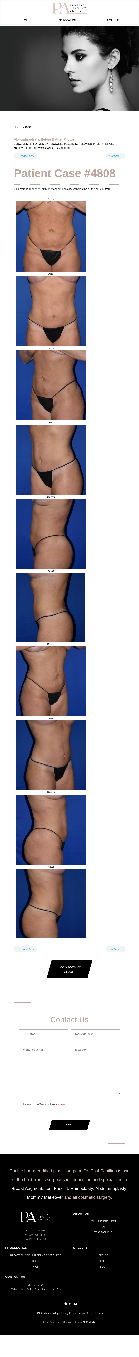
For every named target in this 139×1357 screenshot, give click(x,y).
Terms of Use (85, 1313)
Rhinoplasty (81, 1188)
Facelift (61, 1188)
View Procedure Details (70, 969)
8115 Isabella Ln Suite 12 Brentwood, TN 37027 (35, 1289)
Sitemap (99, 1313)
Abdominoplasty (26, 139)
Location (69, 20)
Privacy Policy (68, 1313)
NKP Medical (90, 1322)
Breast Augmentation (31, 1188)
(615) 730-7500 (35, 1285)
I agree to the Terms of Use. (44, 1104)
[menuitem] (103, 1221)
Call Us (114, 20)
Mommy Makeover (45, 1197)
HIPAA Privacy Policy (46, 1313)
